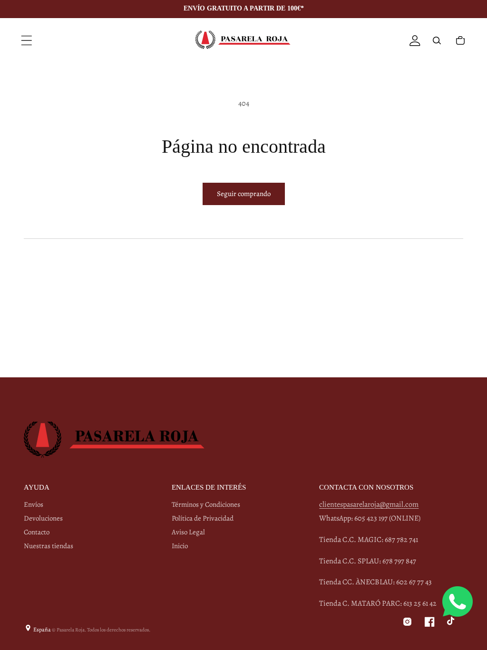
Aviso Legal (188, 532)
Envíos (33, 504)
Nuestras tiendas (48, 546)
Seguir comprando (244, 193)
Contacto (36, 532)
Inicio (180, 546)
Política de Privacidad (203, 518)
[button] (26, 40)
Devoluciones (43, 518)
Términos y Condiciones (206, 504)
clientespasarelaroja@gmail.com (369, 504)
